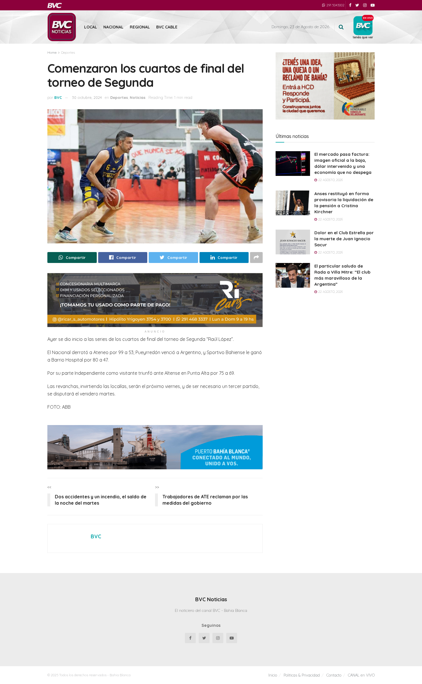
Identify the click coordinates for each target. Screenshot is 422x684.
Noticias (138, 97)
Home (52, 52)
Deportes (68, 52)
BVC (58, 97)
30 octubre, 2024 (87, 97)
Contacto (333, 675)
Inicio (272, 675)
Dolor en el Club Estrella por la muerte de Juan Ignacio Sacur (344, 238)
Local (90, 27)
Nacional (113, 27)
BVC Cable (166, 27)
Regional (140, 27)
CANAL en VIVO (361, 675)
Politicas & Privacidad (302, 675)
